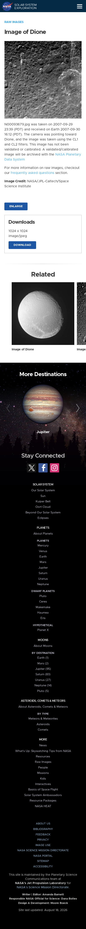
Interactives (43, 784)
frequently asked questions (32, 173)
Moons (43, 640)
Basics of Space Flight (43, 789)
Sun (43, 496)
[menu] (79, 6)
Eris (43, 618)
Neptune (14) (43, 685)
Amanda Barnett (53, 894)
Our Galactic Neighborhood (23, 16)
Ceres (43, 601)
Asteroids (43, 724)
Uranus (43, 578)
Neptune (43, 584)
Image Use (43, 845)
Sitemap (43, 861)
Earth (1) (43, 657)
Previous (9, 408)
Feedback (43, 834)
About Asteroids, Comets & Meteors (43, 706)
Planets (43, 527)
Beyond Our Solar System (43, 512)
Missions (43, 773)
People (43, 767)
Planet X (43, 630)
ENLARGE (16, 206)
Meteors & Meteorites (43, 718)
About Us (43, 823)
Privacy (43, 839)
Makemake (43, 607)
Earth (43, 556)
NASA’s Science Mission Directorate (43, 887)
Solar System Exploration (23, 6)
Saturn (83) (43, 674)
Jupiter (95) (43, 668)
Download (22, 245)
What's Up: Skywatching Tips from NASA (43, 751)
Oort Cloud (43, 506)
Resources (43, 756)
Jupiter (43, 432)
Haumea (43, 612)
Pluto (43, 596)
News (43, 745)
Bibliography (43, 829)
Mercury (43, 545)
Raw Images (14, 22)
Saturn (43, 573)
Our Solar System (43, 490)
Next (77, 408)
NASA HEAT (43, 806)
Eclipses (43, 518)
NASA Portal (43, 856)
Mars (43, 562)
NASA (5, 6)
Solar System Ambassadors (43, 795)
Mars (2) (43, 663)
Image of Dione (23, 349)
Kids (43, 778)
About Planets (43, 533)
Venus (43, 551)
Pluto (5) (43, 691)
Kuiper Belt (43, 501)
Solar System (43, 484)
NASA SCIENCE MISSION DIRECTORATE (43, 850)
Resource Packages (43, 800)
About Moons (43, 645)
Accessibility (43, 866)
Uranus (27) (43, 680)
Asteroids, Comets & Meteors (43, 700)
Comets (43, 729)
